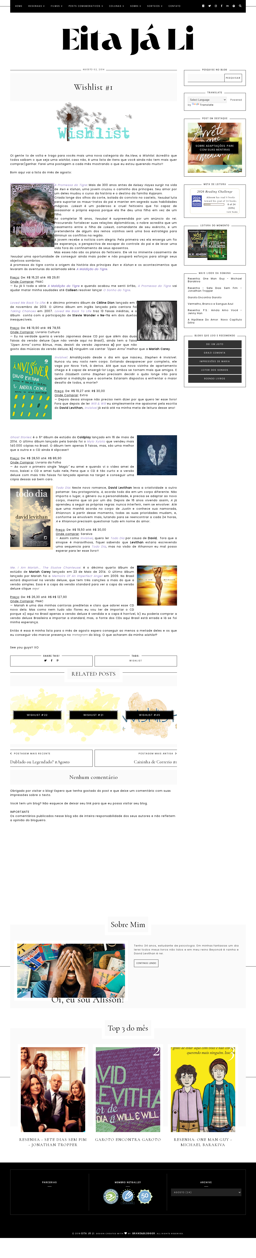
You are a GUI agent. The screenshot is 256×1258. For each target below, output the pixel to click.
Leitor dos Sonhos (214, 370)
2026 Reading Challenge (215, 191)
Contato (175, 6)
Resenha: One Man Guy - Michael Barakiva (215, 280)
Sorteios (153, 6)
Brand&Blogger (143, 1233)
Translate (206, 105)
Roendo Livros (214, 378)
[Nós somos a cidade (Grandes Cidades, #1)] (197, 257)
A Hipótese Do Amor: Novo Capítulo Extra (215, 321)
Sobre (134, 6)
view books (232, 211)
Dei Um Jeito (214, 344)
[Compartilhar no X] (45, 660)
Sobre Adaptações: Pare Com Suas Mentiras (215, 148)
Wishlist (135, 660)
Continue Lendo (146, 963)
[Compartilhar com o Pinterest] (58, 660)
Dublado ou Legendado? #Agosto (40, 762)
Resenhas (35, 6)
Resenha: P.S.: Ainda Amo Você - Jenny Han (215, 311)
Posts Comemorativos (85, 6)
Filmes (55, 6)
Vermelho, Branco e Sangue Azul (210, 303)
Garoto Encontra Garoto (205, 297)
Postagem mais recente (32, 753)
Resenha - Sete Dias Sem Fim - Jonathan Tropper (215, 289)
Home (18, 6)
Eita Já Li (87, 1233)
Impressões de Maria (215, 361)
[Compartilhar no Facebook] (52, 660)
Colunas (115, 6)
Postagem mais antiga (156, 753)
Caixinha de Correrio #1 (155, 762)
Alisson (210, 197)
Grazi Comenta (215, 352)
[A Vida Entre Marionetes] (217, 259)
